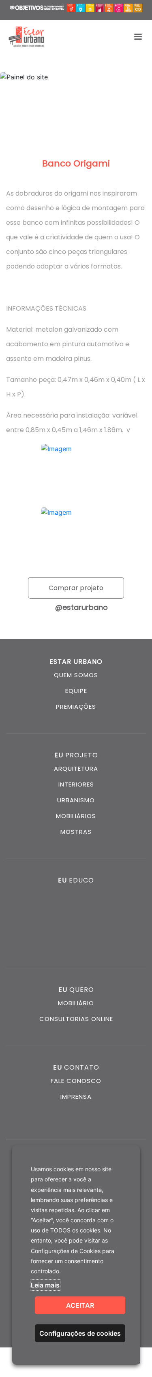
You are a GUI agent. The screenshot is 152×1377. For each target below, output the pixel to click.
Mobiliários (76, 816)
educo (76, 880)
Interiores (76, 784)
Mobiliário (76, 1003)
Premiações (76, 706)
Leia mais (45, 1285)
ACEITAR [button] (80, 1305)
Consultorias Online (76, 1019)
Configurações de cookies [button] (80, 1333)
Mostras (76, 831)
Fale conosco (76, 1080)
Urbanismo (76, 800)
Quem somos (76, 675)
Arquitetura (76, 768)
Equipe (76, 690)
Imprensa (76, 1096)
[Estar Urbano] (26, 37)
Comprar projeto (76, 588)
